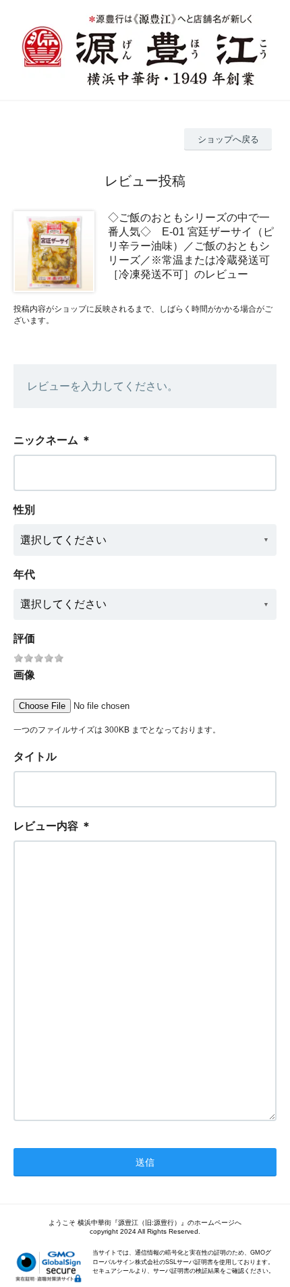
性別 (24, 509)
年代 (24, 574)
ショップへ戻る (228, 139)
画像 (24, 675)
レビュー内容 (45, 826)
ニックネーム (45, 440)
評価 (24, 638)
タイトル (35, 756)
